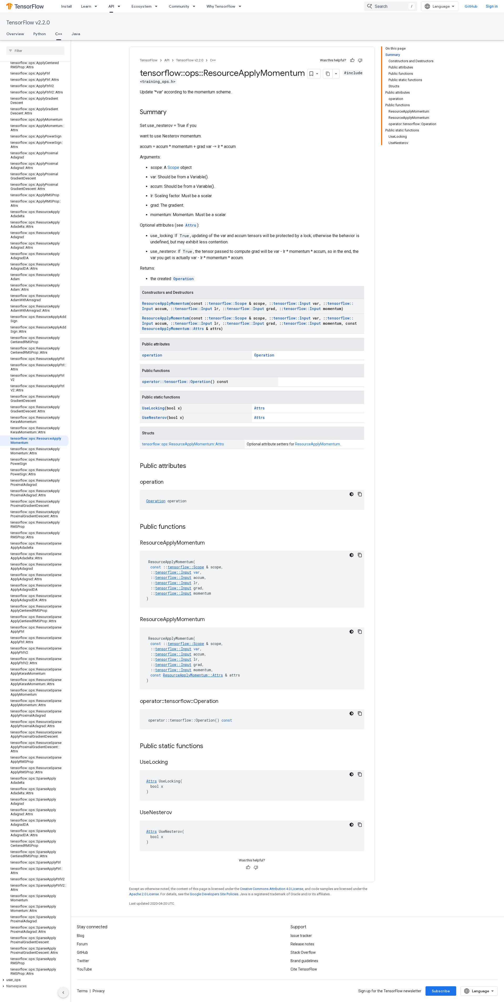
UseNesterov (154, 417)
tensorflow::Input (292, 303)
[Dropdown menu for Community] (195, 6)
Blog (80, 936)
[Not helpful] (360, 60)
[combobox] (390, 6)
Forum (82, 944)
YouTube (84, 969)
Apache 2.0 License (144, 894)
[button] (34, 980)
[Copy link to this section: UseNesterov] (177, 813)
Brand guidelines (304, 961)
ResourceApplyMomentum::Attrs (173, 328)
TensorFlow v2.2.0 (28, 22)
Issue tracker (301, 936)
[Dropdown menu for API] (120, 6)
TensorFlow (149, 60)
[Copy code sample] (360, 494)
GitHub (471, 6)
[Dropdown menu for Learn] (97, 6)
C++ (58, 33)
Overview (15, 33)
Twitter (83, 961)
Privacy (99, 991)
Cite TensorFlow (304, 969)
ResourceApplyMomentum (165, 303)
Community (179, 6)
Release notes (302, 944)
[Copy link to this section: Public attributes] (191, 466)
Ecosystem (141, 6)
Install (66, 6)
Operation (183, 278)
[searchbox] (35, 50)
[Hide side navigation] (63, 992)
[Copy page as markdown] (328, 73)
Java (76, 33)
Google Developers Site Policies (214, 894)
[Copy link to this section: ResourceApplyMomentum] (210, 543)
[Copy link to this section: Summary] (171, 112)
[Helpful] (352, 60)
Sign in (492, 6)
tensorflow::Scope (228, 303)
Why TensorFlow (221, 6)
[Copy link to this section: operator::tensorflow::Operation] (223, 702)
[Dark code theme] (351, 494)
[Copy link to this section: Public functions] (191, 527)
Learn (86, 6)
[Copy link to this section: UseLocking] (173, 762)
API (111, 6)
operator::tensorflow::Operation (176, 381)
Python (39, 33)
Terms (82, 991)
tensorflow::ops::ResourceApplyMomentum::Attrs (183, 444)
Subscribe (441, 991)
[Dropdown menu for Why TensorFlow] (241, 6)
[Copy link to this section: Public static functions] (208, 746)
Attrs (190, 225)
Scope (173, 167)
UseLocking (153, 408)
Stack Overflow (303, 952)
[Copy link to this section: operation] (169, 482)
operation (152, 355)
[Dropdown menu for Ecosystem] (157, 6)
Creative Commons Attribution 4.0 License (271, 889)
